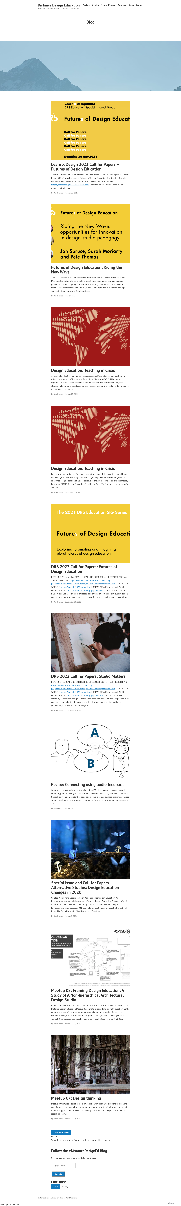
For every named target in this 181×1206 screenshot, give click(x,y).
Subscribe (58, 1174)
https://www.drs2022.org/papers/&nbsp (86, 695)
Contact (139, 5)
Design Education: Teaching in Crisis (83, 370)
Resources (122, 5)
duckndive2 (58, 808)
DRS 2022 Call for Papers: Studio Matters (88, 676)
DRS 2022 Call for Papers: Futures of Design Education (84, 569)
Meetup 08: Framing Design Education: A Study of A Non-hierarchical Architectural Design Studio (87, 995)
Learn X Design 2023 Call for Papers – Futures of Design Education (85, 167)
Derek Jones (58, 193)
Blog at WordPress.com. (69, 1198)
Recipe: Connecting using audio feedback (87, 784)
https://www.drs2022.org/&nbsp (75, 587)
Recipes (86, 5)
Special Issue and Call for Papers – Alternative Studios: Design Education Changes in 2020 (85, 887)
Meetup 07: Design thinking (76, 1098)
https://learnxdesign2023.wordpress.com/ (70, 184)
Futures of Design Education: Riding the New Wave (86, 269)
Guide (131, 5)
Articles (95, 5)
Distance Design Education (59, 5)
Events (103, 5)
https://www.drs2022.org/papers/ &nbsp (86, 590)
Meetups (112, 5)
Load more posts (61, 1132)
